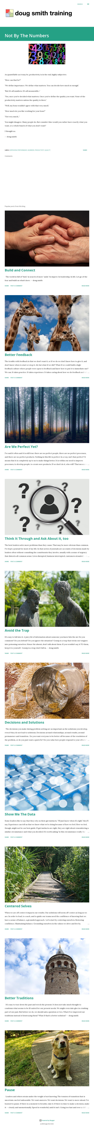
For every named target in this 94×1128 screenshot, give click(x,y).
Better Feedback (18, 354)
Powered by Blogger (48, 1120)
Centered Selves (18, 906)
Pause (10, 1090)
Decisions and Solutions (24, 722)
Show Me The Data (20, 814)
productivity (39, 150)
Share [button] (85, 150)
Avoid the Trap (17, 630)
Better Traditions (19, 998)
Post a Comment (16, 286)
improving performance (18, 150)
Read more (85, 286)
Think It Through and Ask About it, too (36, 538)
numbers (31, 150)
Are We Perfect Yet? (21, 446)
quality (47, 150)
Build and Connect (20, 270)
